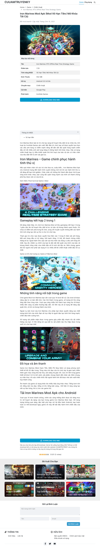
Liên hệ (20, 536)
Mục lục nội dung (27, 58)
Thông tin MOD (27, 133)
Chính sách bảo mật (77, 536)
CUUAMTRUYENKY (17, 2)
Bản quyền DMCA (60, 536)
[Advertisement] (50, 117)
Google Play (40, 90)
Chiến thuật (38, 7)
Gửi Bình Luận (73, 524)
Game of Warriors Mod (48, 254)
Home (22, 7)
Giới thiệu (11, 536)
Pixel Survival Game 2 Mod (38, 181)
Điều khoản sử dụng (61, 538)
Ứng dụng (88, 2)
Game (81, 2)
